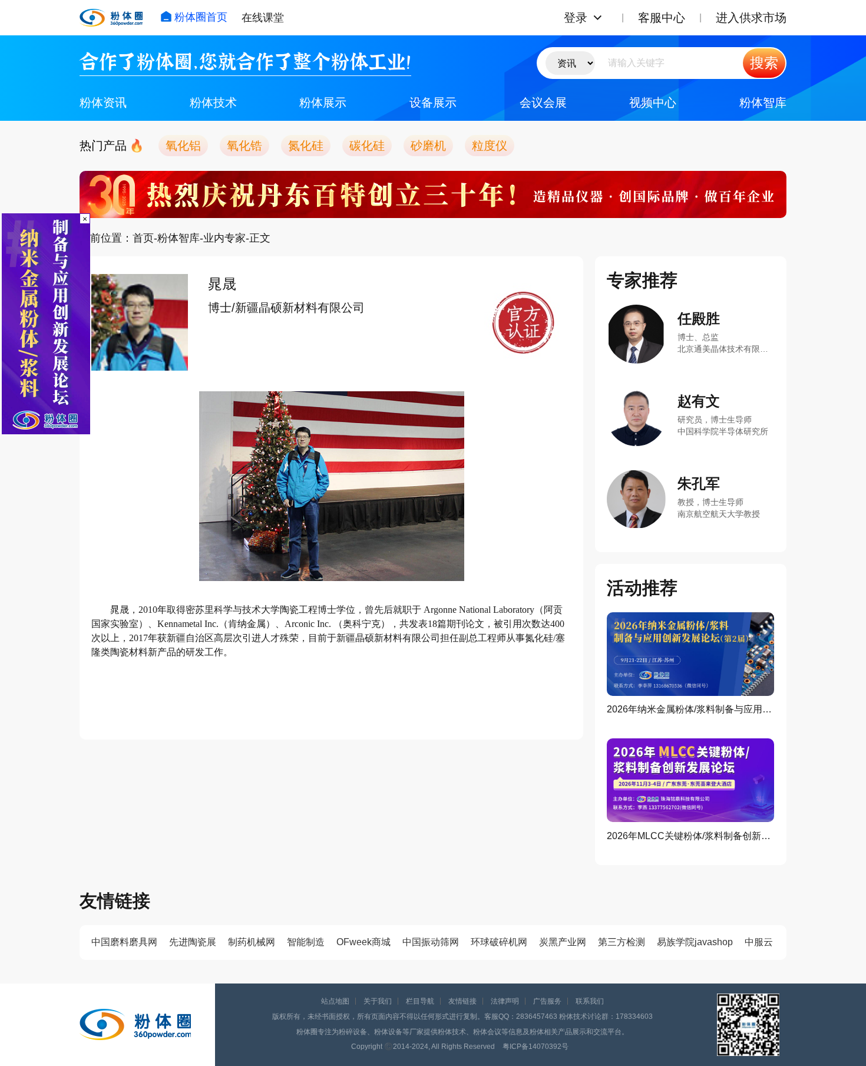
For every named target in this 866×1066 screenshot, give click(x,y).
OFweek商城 (363, 942)
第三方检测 (621, 942)
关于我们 (377, 1001)
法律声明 (505, 1001)
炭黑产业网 (562, 942)
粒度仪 (489, 145)
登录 (575, 18)
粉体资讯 (103, 102)
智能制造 (306, 942)
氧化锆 (244, 145)
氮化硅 (305, 145)
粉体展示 (322, 102)
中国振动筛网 (430, 942)
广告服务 (547, 1001)
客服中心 (661, 18)
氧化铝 (183, 145)
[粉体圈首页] (111, 17)
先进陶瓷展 (192, 942)
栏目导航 (420, 1001)
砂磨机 (428, 145)
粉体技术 (213, 102)
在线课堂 (263, 18)
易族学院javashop (695, 942)
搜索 (764, 63)
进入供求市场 (751, 18)
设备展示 (433, 102)
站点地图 (335, 1001)
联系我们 (590, 1001)
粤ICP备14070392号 (535, 1046)
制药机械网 (251, 942)
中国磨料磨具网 (124, 942)
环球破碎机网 (499, 942)
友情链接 (462, 1001)
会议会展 (543, 102)
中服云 (759, 942)
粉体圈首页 (200, 17)
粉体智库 (762, 102)
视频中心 (652, 102)
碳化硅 (367, 145)
